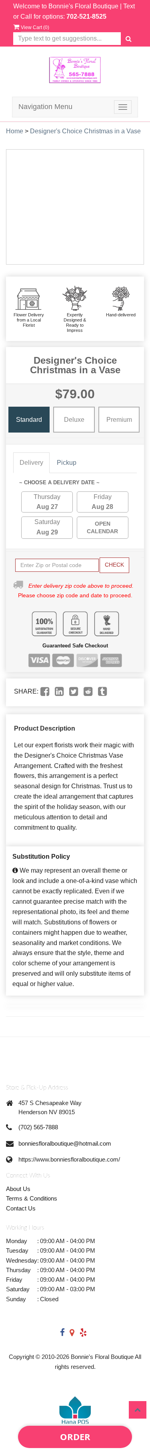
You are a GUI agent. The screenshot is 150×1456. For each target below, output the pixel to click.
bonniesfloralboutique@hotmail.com (64, 1143)
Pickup (66, 462)
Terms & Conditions (31, 1198)
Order (75, 1436)
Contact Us (21, 1208)
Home (14, 131)
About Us (18, 1188)
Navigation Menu (45, 107)
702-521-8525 (86, 16)
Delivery (31, 462)
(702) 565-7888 (38, 1127)
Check (114, 564)
